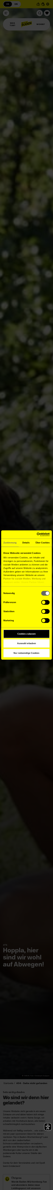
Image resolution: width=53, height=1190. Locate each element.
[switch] (45, 602)
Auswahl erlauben (26, 643)
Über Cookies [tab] (42, 542)
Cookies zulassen (26, 634)
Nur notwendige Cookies (26, 653)
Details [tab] (26, 542)
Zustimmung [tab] (9, 542)
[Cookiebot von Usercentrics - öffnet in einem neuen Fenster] (37, 534)
